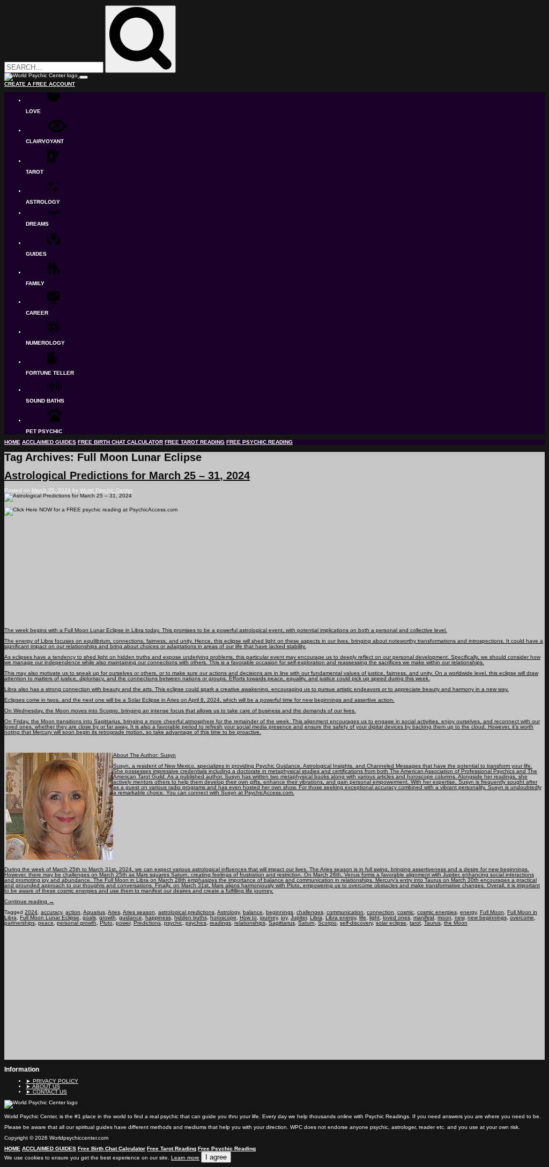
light (374, 917)
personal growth (77, 923)
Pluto (106, 923)
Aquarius (94, 912)
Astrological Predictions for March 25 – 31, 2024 (127, 475)
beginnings (279, 912)
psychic (173, 923)
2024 (31, 912)
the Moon (456, 923)
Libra (316, 917)
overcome (522, 917)
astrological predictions (186, 912)
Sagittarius (282, 923)
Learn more (185, 1158)
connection (380, 912)
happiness (158, 917)
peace (46, 923)
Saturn (306, 923)
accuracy (51, 912)
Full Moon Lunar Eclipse (49, 917)
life (362, 917)
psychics (196, 923)
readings (220, 923)
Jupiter (299, 917)
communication (345, 912)
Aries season (139, 912)
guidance (130, 917)
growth (107, 917)
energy (468, 912)
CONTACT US (46, 1092)
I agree (216, 1157)
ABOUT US (43, 1086)
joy (284, 917)
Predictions (147, 923)
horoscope (223, 917)
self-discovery (356, 923)
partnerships (19, 923)
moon (444, 917)
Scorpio (327, 923)
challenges (309, 912)
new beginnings (487, 917)
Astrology (228, 912)
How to (248, 917)
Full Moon (492, 912)
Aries (114, 912)
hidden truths (190, 917)
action (72, 912)
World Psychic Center (106, 490)
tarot (415, 923)
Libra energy (340, 917)
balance (253, 912)
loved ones (396, 917)
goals (89, 917)
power (123, 923)
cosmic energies (437, 912)
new (459, 917)
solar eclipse (391, 923)
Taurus (432, 923)
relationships (249, 923)
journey (269, 917)
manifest (423, 917)
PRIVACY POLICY (52, 1081)
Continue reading (29, 901)
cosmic (405, 912)
